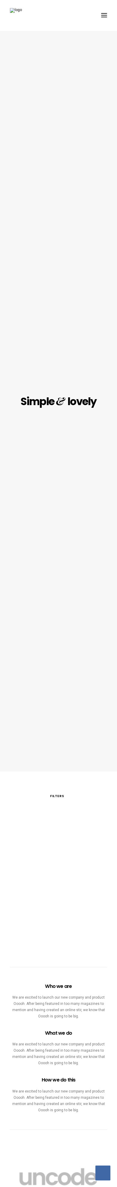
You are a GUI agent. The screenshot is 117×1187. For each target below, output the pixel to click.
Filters (57, 796)
